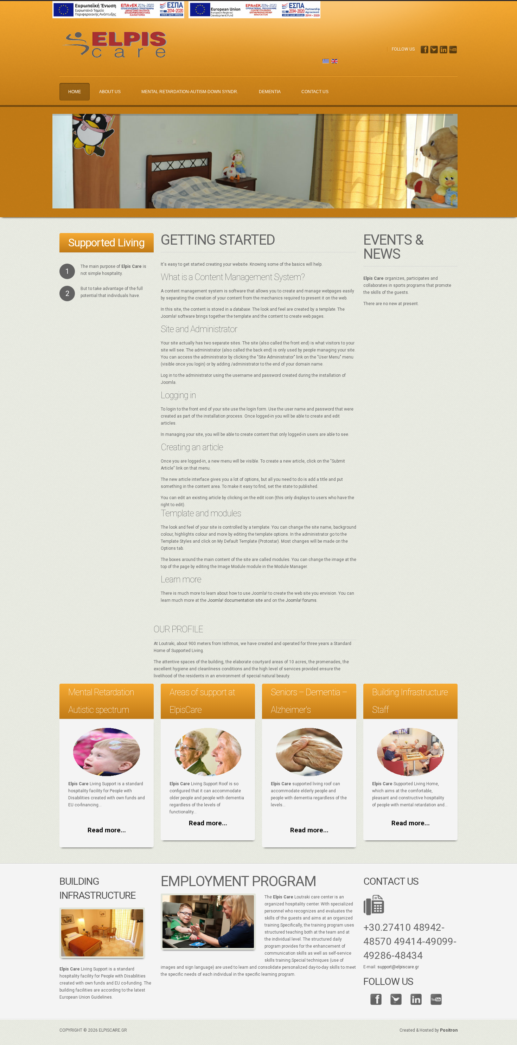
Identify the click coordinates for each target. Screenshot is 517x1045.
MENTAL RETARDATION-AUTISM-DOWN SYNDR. (189, 91)
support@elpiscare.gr (398, 967)
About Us (110, 91)
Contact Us (314, 91)
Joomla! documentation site (235, 600)
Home (74, 91)
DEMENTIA (270, 91)
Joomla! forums (301, 600)
